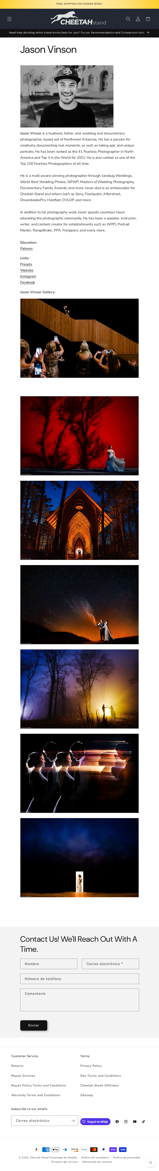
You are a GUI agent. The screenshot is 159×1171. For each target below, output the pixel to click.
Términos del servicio (64, 1161)
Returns (17, 1066)
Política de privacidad (126, 1157)
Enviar (33, 1025)
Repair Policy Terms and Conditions (38, 1085)
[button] (9, 19)
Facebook (27, 282)
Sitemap (86, 1095)
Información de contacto (97, 1161)
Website (26, 270)
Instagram (28, 276)
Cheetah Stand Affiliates (99, 1085)
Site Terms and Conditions (100, 1076)
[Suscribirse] (73, 1120)
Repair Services (23, 1076)
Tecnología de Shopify (63, 1157)
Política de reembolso (95, 1157)
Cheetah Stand (39, 1157)
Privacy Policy (91, 1066)
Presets (26, 264)
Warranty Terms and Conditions (35, 1095)
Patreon (26, 248)
